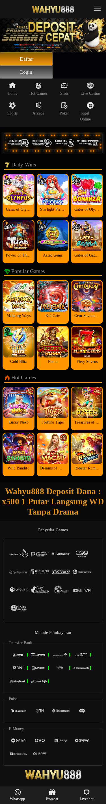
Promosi (52, 799)
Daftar (26, 59)
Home (12, 93)
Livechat (87, 799)
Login (26, 72)
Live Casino (90, 93)
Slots (64, 93)
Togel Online (85, 116)
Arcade (38, 113)
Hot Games (38, 93)
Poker (64, 113)
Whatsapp (17, 799)
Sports (12, 113)
